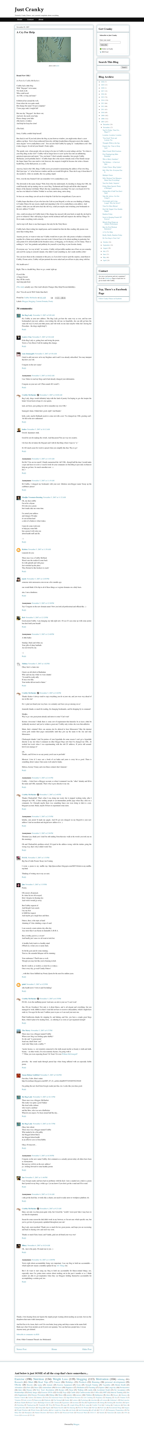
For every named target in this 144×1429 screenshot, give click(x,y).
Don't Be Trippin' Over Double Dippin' (112, 210)
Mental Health (120, 1385)
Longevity (112, 1387)
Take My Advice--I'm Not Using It (111, 197)
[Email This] (56, 298)
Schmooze (108, 278)
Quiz (20, 1390)
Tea (116, 1397)
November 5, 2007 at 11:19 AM (43, 480)
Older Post (86, 1349)
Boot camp (85, 1405)
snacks (119, 1412)
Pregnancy (99, 1397)
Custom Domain (42, 301)
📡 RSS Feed (104, 52)
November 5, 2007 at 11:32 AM (54, 497)
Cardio (73, 1392)
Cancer (57, 1382)
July (104, 251)
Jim (23, 884)
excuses (78, 1395)
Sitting (102, 1402)
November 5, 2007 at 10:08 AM (51, 395)
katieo (24, 429)
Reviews (58, 1387)
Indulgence (99, 1395)
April (105, 260)
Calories (30, 1397)
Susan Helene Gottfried (31, 1075)
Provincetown (124, 1387)
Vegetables (106, 1385)
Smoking (110, 1402)
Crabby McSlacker (31, 297)
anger (65, 1405)
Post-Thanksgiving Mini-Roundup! (110, 155)
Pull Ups (94, 1408)
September (106, 245)
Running (96, 1382)
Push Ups (103, 1408)
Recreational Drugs (115, 1408)
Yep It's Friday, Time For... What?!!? (111, 131)
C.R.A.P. (102, 1410)
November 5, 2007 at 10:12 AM (38, 429)
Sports (127, 1402)
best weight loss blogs (58, 1410)
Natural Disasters (40, 1412)
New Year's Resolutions (45, 1390)
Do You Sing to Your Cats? (111, 238)
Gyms (78, 1385)
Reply (24, 329)
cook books (72, 1410)
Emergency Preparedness (116, 1410)
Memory (124, 1395)
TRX (31, 1415)
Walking (81, 1390)
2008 (103, 119)
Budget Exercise (45, 1402)
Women (57, 1405)
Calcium (56, 1402)
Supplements (22, 1395)
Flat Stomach (58, 1400)
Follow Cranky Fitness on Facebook (110, 298)
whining (121, 1379)
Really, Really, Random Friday (112, 235)
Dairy (125, 1405)
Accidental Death (103, 1390)
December (106, 124)
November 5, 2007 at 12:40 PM (43, 634)
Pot (58, 1412)
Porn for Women (83, 1408)
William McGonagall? (70, 1054)
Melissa (25, 663)
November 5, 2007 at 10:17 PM (44, 1123)
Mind (30, 1382)
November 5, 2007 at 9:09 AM (44, 315)
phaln (57, 66)
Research (19, 1382)
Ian (23, 1177)
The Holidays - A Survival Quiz (111, 163)
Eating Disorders (20, 1408)
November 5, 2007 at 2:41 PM (42, 778)
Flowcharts (31, 1408)
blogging (32, 301)
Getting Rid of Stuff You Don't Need (112, 192)
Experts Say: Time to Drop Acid (111, 147)
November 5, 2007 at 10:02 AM (43, 375)
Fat (58, 1392)
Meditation (81, 1387)
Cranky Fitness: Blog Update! (112, 167)
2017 (103, 91)
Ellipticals (47, 1400)
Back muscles (124, 1400)
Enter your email (105, 40)
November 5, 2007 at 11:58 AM (39, 549)
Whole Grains (35, 1410)
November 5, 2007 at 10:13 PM (44, 1097)
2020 (103, 88)
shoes (108, 1395)
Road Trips (43, 1382)
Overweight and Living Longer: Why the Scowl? (111, 202)
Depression (37, 1400)
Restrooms (24, 1415)
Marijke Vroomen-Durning (32, 497)
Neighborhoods (92, 1402)
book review (27, 1400)
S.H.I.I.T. (93, 1412)
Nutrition (38, 1379)
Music (60, 1395)
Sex (128, 1392)
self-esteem (103, 1400)
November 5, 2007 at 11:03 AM (43, 458)
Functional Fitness (57, 1397)
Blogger (25, 301)
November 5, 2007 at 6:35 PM (50, 998)
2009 (103, 115)
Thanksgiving (31, 1405)
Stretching (20, 1405)
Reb (23, 617)
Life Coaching (88, 1397)
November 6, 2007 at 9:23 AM (50, 1208)
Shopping (108, 1397)
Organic (48, 1408)
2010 (103, 112)
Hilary (24, 1245)
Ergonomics (66, 1402)
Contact (30, 20)
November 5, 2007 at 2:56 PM (42, 833)
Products (83, 1382)
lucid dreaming (83, 1410)
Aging (39, 1385)
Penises (51, 1412)
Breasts (115, 1395)
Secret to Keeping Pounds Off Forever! (112, 218)
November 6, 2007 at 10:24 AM (38, 1245)
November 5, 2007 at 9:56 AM (46, 353)
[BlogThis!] (58, 298)
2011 (103, 109)
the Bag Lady (27, 315)
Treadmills (42, 1405)
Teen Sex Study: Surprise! (111, 183)
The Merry (26, 1030)
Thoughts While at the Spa (111, 143)
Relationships (19, 1392)
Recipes (61, 1390)
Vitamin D (123, 1397)
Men (82, 1402)
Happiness (69, 1387)
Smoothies (119, 1402)
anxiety (69, 1395)
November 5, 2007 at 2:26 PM (50, 693)
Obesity (18, 1384)
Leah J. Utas (27, 337)
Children (89, 1395)
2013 (103, 103)
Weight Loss (60, 1379)
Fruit (46, 1397)
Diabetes (39, 1397)
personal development (115, 1382)
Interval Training (117, 1392)
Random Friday (107, 214)
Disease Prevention (38, 1395)
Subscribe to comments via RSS (28, 1334)
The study (20, 287)
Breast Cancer (32, 1402)
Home (19, 20)
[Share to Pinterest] (64, 298)
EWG (125, 1413)
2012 (103, 106)
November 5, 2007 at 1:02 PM (39, 663)
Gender (67, 1400)
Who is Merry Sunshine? (110, 159)
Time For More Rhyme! (110, 206)
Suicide (101, 1412)
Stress (36, 1387)
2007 (103, 122)
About (40, 20)
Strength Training (91, 1385)
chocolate (94, 1400)
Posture (17, 1415)
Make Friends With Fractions (112, 151)
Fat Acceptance (120, 1390)
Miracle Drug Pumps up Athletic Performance (110, 223)
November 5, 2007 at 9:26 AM (43, 337)
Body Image (32, 1392)
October (106, 242)
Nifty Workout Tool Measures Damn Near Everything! (112, 179)
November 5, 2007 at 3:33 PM (38, 857)
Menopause (28, 1412)
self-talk (93, 1410)
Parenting (92, 1387)
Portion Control (20, 1397)
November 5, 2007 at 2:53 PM (42, 816)
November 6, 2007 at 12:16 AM (43, 1194)
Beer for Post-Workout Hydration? (110, 228)
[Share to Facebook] (62, 298)
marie (24, 578)
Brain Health (21, 1402)
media (90, 1390)
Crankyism (116, 1405)
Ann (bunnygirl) (28, 353)
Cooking (107, 1405)
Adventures (19, 1387)
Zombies (45, 1410)
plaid (24, 984)
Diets (28, 1387)
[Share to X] (60, 298)
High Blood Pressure (73, 1397)
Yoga (64, 1392)
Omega (40, 1408)
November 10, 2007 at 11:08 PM (43, 1260)
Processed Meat (81, 1412)
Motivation (102, 1379)
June (104, 254)
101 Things (61, 1265)
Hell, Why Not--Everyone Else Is (112, 171)
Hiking (51, 1395)
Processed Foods (68, 1412)
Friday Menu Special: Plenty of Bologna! (112, 187)
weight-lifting (74, 1405)
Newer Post (21, 1349)
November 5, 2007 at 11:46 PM (36, 1177)
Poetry (50, 301)
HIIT (105, 1392)
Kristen (25, 549)
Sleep (71, 1390)
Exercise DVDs (47, 1392)
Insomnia (76, 1402)
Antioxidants (46, 1387)
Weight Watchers (22, 1410)
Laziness (75, 1400)
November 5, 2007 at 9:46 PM (51, 1075)
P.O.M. (24, 857)
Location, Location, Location (112, 135)
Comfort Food (96, 1405)
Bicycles (30, 1385)
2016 (103, 94)
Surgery (126, 1408)
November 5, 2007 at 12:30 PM (43, 603)
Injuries (102, 1387)
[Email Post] (51, 297)
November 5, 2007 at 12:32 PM (37, 617)
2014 (103, 100)
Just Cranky (29, 9)
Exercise (19, 1379)
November (106, 127)
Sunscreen (110, 1412)
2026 (103, 82)
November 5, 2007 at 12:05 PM (38, 579)
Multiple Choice (108, 175)
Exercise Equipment (64, 1385)
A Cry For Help (108, 232)
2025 (103, 85)
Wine (50, 1405)
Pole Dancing (70, 1408)
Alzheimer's (114, 1400)
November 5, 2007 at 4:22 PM (37, 984)
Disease (29, 1390)
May (104, 257)
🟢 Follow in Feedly (106, 49)
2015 (103, 97)
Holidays (69, 1382)
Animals (50, 1385)
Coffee (96, 1392)
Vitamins (17, 1400)
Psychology (84, 1400)
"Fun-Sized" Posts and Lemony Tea (110, 139)
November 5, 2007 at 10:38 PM (43, 1155)
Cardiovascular (85, 1392)
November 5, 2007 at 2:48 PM (50, 794)
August (105, 248)
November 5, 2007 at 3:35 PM (36, 884)
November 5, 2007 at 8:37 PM (41, 1030)
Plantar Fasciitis (58, 1408)
